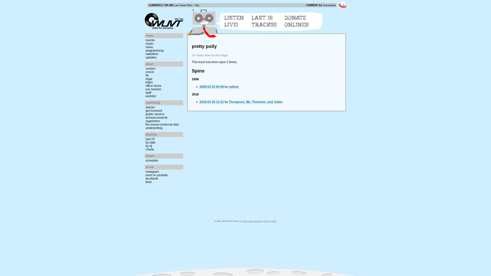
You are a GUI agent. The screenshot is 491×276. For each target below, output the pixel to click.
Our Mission (153, 89)
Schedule (152, 160)
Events (150, 40)
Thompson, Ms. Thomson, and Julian (256, 102)
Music (150, 43)
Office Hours (153, 85)
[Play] (198, 18)
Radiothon (152, 54)
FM (147, 75)
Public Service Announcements (156, 116)
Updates (151, 57)
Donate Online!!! (297, 21)
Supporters (153, 121)
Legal (149, 78)
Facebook (152, 178)
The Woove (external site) (162, 124)
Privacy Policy (270, 221)
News (149, 47)
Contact (150, 68)
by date (151, 142)
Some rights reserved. (252, 221)
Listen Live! (234, 21)
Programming (155, 50)
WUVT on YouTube (157, 175)
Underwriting (154, 128)
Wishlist (151, 96)
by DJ (149, 146)
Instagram (152, 171)
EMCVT (150, 72)
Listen (149, 82)
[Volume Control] (209, 18)
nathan (234, 86)
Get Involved (154, 110)
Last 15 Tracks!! (264, 21)
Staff (148, 92)
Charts (150, 149)
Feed (149, 182)
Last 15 (150, 139)
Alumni (150, 107)
